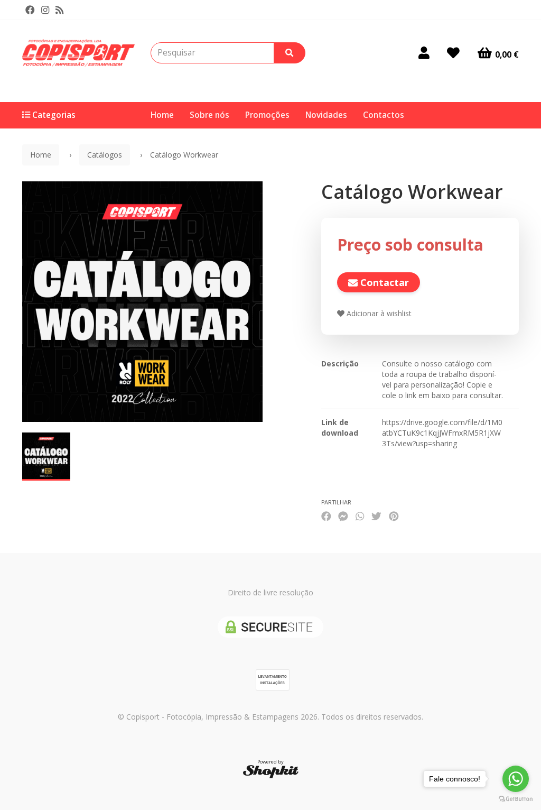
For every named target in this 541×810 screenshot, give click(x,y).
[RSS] (59, 10)
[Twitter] (376, 516)
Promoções (267, 115)
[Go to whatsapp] (515, 779)
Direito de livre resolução (270, 592)
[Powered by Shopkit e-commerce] (271, 771)
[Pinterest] (394, 516)
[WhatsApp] (360, 516)
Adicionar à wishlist (378, 313)
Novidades (326, 115)
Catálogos (104, 155)
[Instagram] (45, 10)
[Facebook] (30, 10)
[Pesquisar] (289, 52)
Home (162, 115)
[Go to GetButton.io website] (516, 799)
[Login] (424, 52)
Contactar (383, 282)
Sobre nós (209, 115)
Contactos (383, 115)
